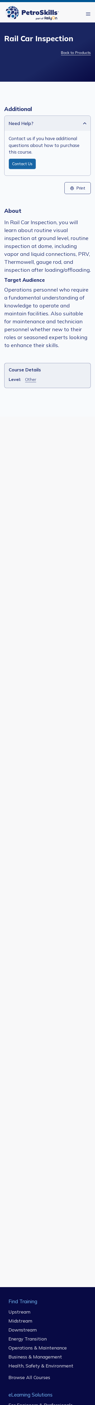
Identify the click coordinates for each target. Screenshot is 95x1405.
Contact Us (22, 164)
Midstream (20, 1320)
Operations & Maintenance (37, 1347)
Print (80, 188)
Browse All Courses (29, 1377)
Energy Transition (27, 1338)
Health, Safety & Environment (40, 1365)
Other (30, 379)
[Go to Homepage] (33, 13)
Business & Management (35, 1356)
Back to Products (76, 52)
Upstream (19, 1311)
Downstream (22, 1329)
